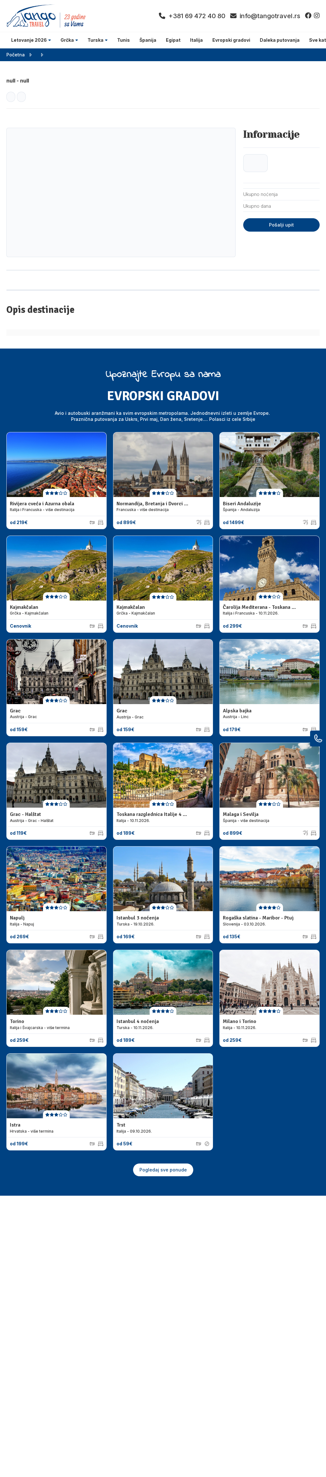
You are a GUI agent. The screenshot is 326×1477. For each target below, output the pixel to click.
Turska (95, 40)
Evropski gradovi (231, 40)
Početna (15, 54)
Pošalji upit (281, 224)
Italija (196, 40)
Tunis (123, 40)
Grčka (67, 40)
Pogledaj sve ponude (163, 1169)
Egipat (173, 40)
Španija (147, 40)
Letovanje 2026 (29, 40)
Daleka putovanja (280, 40)
